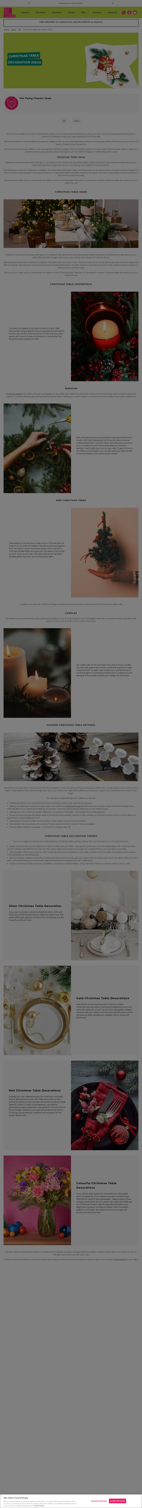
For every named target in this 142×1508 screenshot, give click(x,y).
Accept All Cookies (117, 1501)
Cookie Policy (39, 1506)
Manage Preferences (99, 1501)
